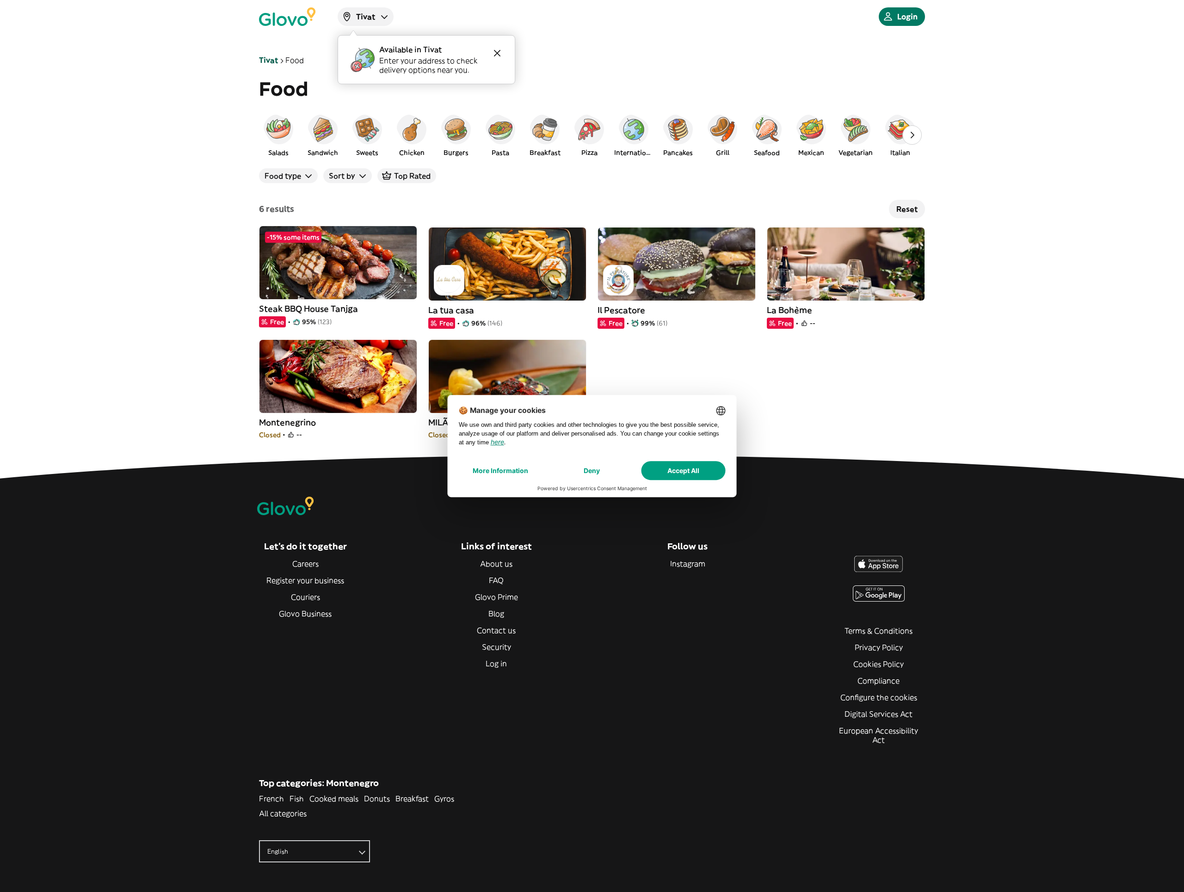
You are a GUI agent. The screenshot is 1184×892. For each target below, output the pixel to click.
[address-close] (497, 53)
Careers (305, 563)
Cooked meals (333, 798)
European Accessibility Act (878, 735)
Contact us (496, 630)
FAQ (496, 580)
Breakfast (412, 798)
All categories (283, 813)
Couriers (305, 597)
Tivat (268, 60)
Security (496, 647)
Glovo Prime (496, 597)
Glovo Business (305, 613)
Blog (496, 613)
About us (496, 563)
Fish (297, 798)
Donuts (377, 798)
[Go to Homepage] (287, 16)
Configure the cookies (878, 697)
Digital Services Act (879, 714)
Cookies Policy (878, 664)
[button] (278, 135)
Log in (496, 663)
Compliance (878, 680)
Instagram (687, 563)
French (271, 798)
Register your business (305, 580)
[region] (592, 135)
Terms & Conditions (879, 630)
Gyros (444, 798)
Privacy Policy (879, 647)
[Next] (912, 135)
